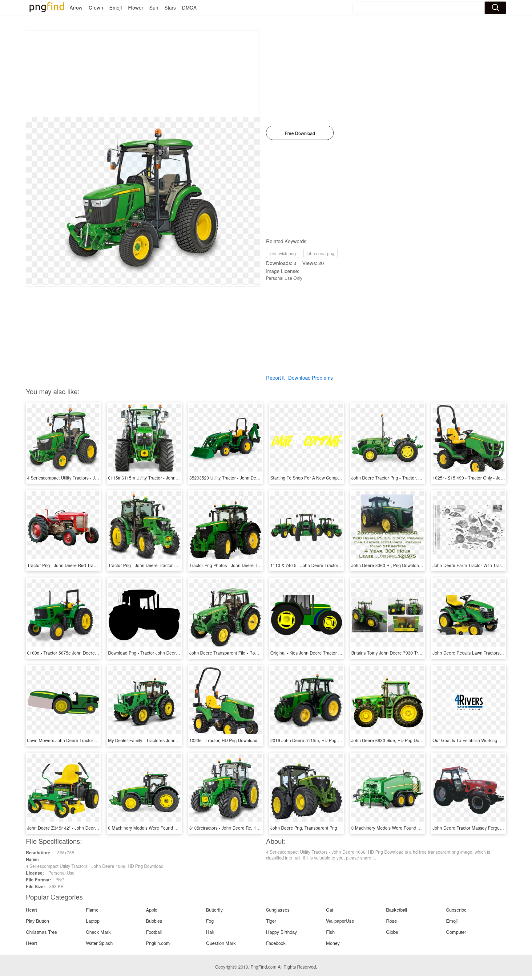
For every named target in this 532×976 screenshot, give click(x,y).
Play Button (37, 920)
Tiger (271, 920)
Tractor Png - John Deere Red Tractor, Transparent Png (81, 565)
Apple (151, 909)
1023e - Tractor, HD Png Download (223, 740)
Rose (391, 920)
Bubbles (154, 920)
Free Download (300, 133)
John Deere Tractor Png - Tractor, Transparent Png (401, 478)
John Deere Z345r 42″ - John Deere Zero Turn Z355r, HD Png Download (98, 828)
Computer (456, 932)
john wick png (282, 253)
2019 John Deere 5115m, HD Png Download (313, 740)
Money (333, 943)
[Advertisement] (143, 74)
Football (154, 932)
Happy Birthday (281, 932)
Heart (31, 909)
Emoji (115, 7)
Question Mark (221, 943)
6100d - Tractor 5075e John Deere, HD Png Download (80, 653)
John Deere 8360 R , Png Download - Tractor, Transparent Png (412, 565)
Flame (92, 909)
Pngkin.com (158, 943)
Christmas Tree (41, 932)
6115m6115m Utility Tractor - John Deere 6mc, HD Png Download (172, 478)
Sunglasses (278, 909)
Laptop (92, 920)
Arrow (76, 7)
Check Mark (98, 932)
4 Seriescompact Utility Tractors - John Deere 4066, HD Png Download (96, 478)
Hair (210, 932)
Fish (330, 932)
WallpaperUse (340, 920)
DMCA (189, 7)
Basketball (396, 909)
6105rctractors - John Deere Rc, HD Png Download (239, 828)
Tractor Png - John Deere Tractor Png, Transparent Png (162, 565)
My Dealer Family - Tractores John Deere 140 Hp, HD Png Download (175, 740)
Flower (135, 7)
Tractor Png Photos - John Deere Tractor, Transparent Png (246, 565)
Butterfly (214, 909)
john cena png (320, 253)
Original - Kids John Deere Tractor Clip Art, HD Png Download (330, 653)
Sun (153, 7)
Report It (275, 377)
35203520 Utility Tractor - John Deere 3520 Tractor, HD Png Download (258, 478)
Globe (392, 932)
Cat (329, 909)
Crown (96, 7)
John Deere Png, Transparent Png (303, 828)
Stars (170, 7)
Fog (210, 920)
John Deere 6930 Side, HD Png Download (392, 740)
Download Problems (310, 377)
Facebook (276, 943)
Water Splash (99, 943)
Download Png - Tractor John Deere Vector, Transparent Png (167, 653)
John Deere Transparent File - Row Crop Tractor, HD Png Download (255, 653)
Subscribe (456, 909)
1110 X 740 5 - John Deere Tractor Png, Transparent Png (326, 565)
